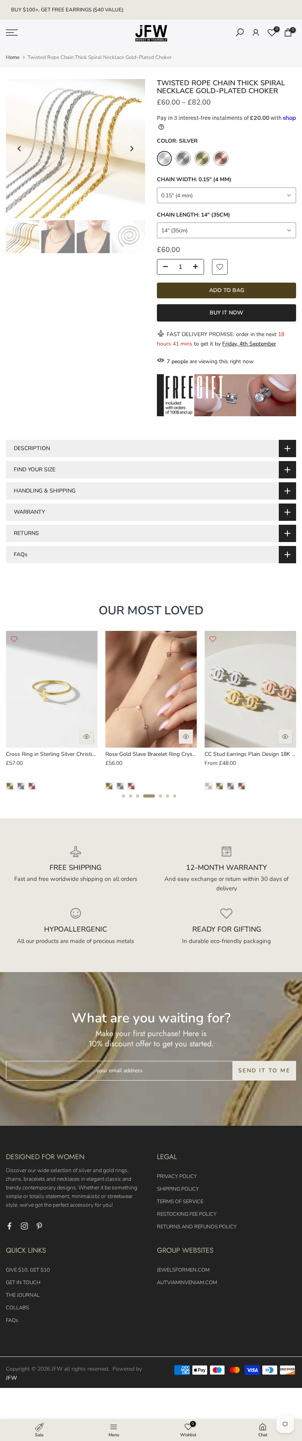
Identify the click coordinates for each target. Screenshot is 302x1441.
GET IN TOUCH (23, 1282)
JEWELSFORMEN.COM (183, 1270)
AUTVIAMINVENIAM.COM (187, 1282)
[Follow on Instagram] (24, 1226)
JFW (11, 1378)
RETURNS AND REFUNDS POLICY (197, 1226)
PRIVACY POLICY (177, 1176)
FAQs (12, 1320)
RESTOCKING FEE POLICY (187, 1214)
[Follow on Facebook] (9, 1226)
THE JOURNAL (23, 1295)
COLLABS (17, 1307)
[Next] (131, 148)
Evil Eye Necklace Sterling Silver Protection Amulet (170, 754)
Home (13, 57)
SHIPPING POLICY (178, 1189)
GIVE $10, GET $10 (28, 1270)
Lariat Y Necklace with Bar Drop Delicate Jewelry (67, 754)
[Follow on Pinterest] (39, 1226)
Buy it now (226, 312)
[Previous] (20, 148)
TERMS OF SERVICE (180, 1201)
